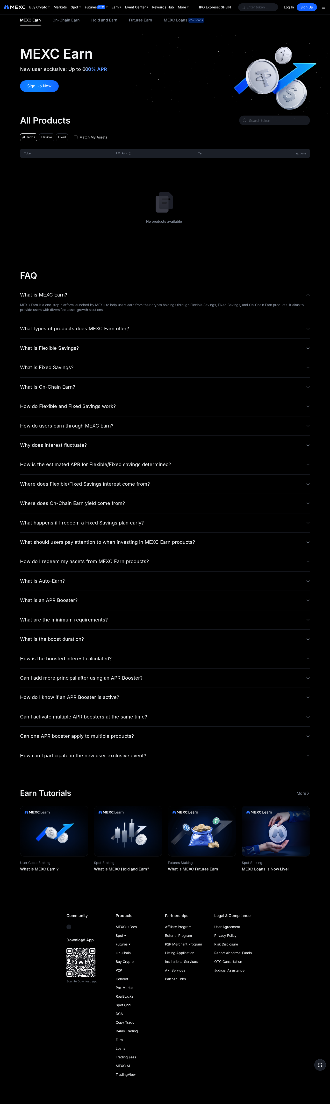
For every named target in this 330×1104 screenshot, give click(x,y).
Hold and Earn (104, 20)
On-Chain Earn (66, 20)
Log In (289, 7)
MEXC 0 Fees (126, 927)
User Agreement (227, 927)
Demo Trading (127, 1031)
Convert (122, 979)
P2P (119, 970)
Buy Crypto (125, 961)
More (301, 793)
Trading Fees (126, 1057)
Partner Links (175, 979)
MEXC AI (123, 1066)
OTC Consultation (228, 961)
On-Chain (123, 953)
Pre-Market (125, 988)
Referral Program (178, 935)
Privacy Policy (225, 935)
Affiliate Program (178, 927)
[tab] (30, 20)
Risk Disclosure (226, 944)
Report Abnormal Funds (233, 953)
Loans (120, 1048)
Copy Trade (125, 1022)
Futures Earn (140, 20)
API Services (175, 970)
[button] (165, 295)
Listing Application (179, 953)
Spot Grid (123, 1005)
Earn (119, 1040)
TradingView (126, 1074)
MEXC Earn (30, 20)
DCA (119, 1014)
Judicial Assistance (229, 970)
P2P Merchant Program (183, 944)
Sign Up (307, 7)
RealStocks (124, 996)
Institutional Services (181, 961)
